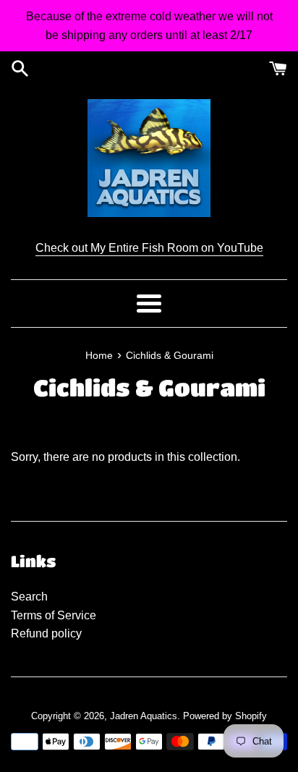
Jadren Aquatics (143, 716)
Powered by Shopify (225, 716)
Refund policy (46, 633)
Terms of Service (53, 615)
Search (29, 596)
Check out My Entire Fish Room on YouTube (149, 248)
